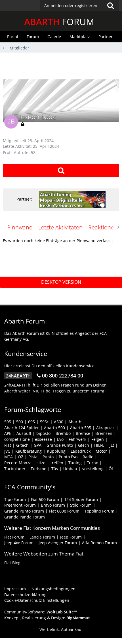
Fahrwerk (77, 439)
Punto (48, 456)
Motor (101, 451)
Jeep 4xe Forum (18, 542)
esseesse (43, 439)
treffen (57, 462)
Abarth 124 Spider (21, 427)
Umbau (70, 468)
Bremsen (103, 433)
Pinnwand (20, 227)
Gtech (83, 445)
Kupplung (56, 451)
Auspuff (23, 433)
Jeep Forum (71, 537)
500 (19, 421)
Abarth (74, 421)
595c (44, 421)
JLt (112, 445)
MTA (8, 456)
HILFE (99, 445)
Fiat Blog (12, 562)
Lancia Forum (42, 537)
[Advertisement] (62, 65)
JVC (7, 451)
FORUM (59, 22)
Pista (32, 456)
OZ (20, 456)
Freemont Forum (20, 505)
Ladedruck (81, 451)
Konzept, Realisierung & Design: (47, 617)
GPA (37, 445)
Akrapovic (105, 427)
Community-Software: (40, 612)
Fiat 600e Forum (64, 511)
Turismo (38, 468)
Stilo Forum (81, 505)
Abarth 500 (54, 427)
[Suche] (110, 5)
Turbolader (15, 468)
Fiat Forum (14, 537)
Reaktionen (102, 227)
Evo (60, 439)
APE (7, 433)
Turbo (92, 462)
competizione (17, 439)
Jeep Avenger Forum (58, 542)
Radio (88, 456)
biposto (43, 433)
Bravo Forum (53, 505)
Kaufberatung (28, 451)
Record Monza (17, 462)
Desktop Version (61, 282)
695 (31, 421)
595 (7, 421)
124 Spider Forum (81, 499)
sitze (41, 462)
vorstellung (93, 468)
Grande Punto (60, 445)
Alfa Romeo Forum (99, 542)
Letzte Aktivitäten (60, 227)
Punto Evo (68, 456)
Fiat (7, 445)
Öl (111, 468)
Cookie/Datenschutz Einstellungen (36, 600)
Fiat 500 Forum (45, 499)
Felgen (97, 439)
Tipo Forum (15, 499)
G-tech (22, 445)
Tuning (75, 462)
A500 (58, 421)
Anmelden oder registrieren (70, 5)
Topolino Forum (99, 511)
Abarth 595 (80, 427)
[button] (79, 5)
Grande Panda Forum (24, 517)
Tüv (54, 468)
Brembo (63, 433)
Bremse (83, 433)
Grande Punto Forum (24, 511)
